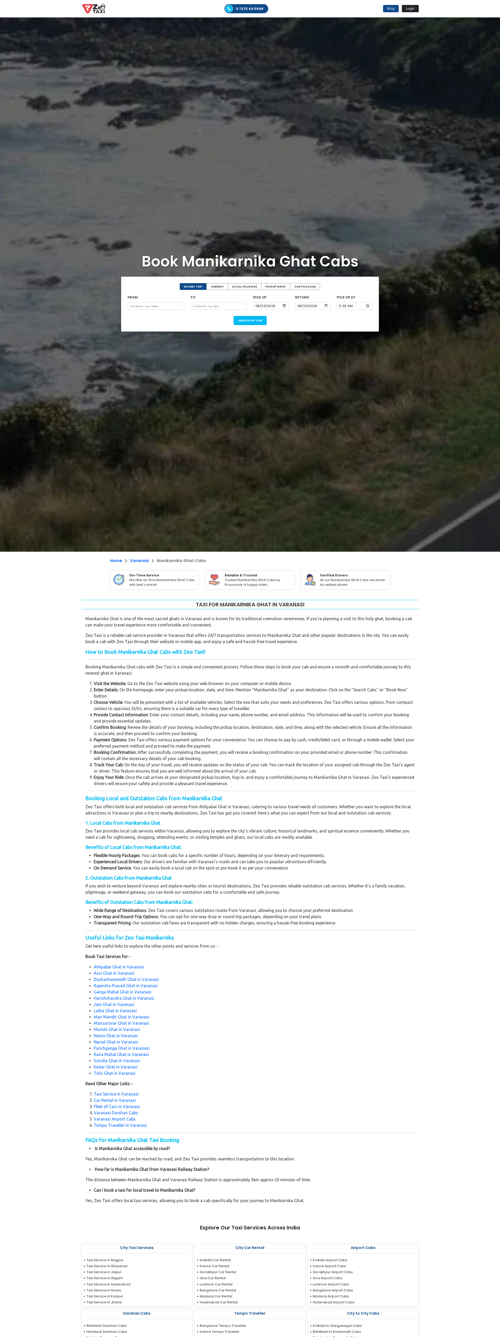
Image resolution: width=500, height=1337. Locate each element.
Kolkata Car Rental (215, 1260)
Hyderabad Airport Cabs (333, 1302)
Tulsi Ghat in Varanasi (114, 1073)
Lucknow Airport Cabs (331, 1284)
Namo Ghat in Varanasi (116, 1035)
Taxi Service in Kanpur (104, 1296)
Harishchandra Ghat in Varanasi (124, 998)
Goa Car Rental (213, 1278)
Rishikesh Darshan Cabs (106, 1325)
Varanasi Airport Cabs (115, 1119)
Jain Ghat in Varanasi (114, 1004)
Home (116, 560)
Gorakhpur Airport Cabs (333, 1272)
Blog (391, 8)
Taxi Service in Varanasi (116, 1094)
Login (410, 8)
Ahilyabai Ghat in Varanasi (119, 967)
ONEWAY (217, 286)
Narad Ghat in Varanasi (116, 1042)
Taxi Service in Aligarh (104, 1278)
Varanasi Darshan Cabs (116, 1112)
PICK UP (259, 297)
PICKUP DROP (275, 286)
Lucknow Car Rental (216, 1284)
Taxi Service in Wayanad (106, 1266)
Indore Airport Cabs (329, 1266)
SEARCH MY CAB (250, 320)
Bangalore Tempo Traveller (223, 1325)
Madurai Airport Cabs (331, 1296)
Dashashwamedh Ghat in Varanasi (126, 979)
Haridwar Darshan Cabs (106, 1331)
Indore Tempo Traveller (220, 1331)
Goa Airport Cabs (327, 1278)
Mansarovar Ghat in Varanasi (121, 1023)
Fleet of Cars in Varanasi (117, 1106)
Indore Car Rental (214, 1266)
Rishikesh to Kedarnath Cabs (337, 1331)
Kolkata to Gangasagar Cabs (337, 1325)
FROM (133, 297)
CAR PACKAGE (305, 286)
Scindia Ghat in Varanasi (117, 1060)
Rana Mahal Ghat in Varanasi (121, 1054)
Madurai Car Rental (216, 1296)
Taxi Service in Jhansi (104, 1302)
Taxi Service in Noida (103, 1290)
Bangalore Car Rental (218, 1290)
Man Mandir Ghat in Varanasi (121, 1017)
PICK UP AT (346, 297)
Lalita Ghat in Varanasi (115, 1010)
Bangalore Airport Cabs (333, 1290)
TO (193, 297)
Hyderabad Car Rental (219, 1302)
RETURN (302, 297)
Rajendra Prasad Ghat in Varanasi (126, 985)
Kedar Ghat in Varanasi (116, 1067)
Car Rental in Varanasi (115, 1100)
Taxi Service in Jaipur (104, 1272)
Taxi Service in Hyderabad (108, 1284)
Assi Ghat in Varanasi (114, 973)
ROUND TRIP (193, 286)
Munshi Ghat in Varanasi (117, 1029)
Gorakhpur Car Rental (218, 1272)
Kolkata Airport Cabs (330, 1260)
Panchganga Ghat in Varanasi (121, 1048)
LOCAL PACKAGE (244, 286)
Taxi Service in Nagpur (105, 1260)
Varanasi (139, 560)
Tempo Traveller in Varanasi (120, 1125)
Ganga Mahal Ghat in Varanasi (122, 992)
